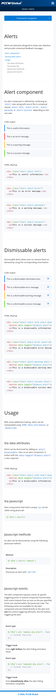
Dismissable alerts (13, 56)
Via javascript (13, 66)
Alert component (12, 53)
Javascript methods (15, 69)
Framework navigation (27, 18)
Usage (7, 60)
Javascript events (14, 71)
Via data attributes (15, 63)
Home (24, 9)
